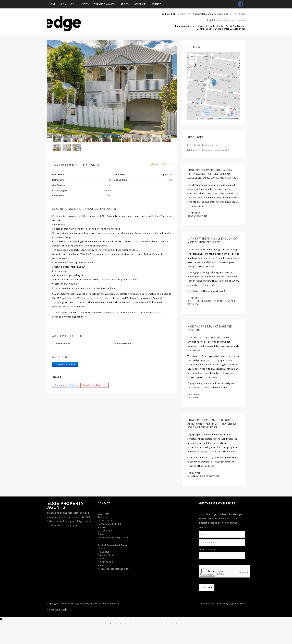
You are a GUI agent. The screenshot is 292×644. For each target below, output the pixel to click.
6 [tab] (136, 624)
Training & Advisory (105, 4)
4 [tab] (125, 624)
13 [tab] (171, 624)
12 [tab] (166, 624)
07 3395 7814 (185, 14)
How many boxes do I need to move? (209, 150)
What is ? (207, 549)
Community (140, 4)
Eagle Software (237, 603)
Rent (85, 4)
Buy (62, 4)
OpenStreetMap (222, 118)
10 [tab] (156, 624)
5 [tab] (130, 624)
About (124, 4)
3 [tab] (120, 624)
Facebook (59, 385)
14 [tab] (176, 624)
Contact (156, 4)
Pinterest (101, 385)
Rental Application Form (203, 145)
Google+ (87, 385)
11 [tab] (161, 624)
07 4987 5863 (237, 14)
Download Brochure (65, 364)
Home (52, 4)
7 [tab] (141, 624)
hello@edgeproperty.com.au (229, 20)
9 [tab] (151, 624)
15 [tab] (181, 624)
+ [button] (192, 57)
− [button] (192, 62)
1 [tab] (110, 624)
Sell (73, 4)
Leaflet (201, 118)
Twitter (74, 385)
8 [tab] (146, 624)
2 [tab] (115, 624)
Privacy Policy (206, 603)
